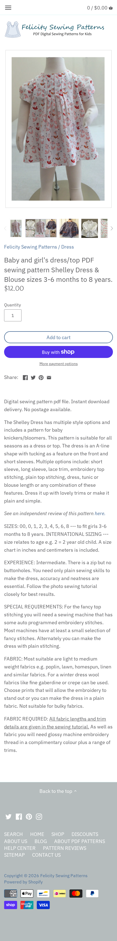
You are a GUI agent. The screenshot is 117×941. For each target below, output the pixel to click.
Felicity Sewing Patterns (30, 247)
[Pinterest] (29, 816)
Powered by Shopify (23, 882)
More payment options (58, 364)
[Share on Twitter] (33, 377)
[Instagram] (39, 816)
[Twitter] (8, 816)
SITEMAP (14, 855)
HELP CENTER (20, 848)
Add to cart (58, 337)
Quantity (12, 304)
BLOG (41, 841)
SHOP (57, 834)
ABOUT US (15, 841)
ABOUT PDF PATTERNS (79, 841)
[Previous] (5, 228)
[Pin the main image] (41, 377)
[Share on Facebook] (25, 377)
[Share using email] (49, 377)
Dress (67, 247)
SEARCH (13, 834)
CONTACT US (46, 855)
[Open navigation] (8, 8)
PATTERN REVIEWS (64, 848)
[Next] (111, 228)
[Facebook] (19, 816)
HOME (37, 834)
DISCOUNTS (85, 834)
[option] (16, 228)
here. (100, 513)
